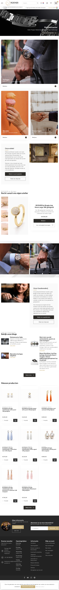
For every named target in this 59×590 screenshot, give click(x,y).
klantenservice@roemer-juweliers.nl (10, 562)
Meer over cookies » (40, 586)
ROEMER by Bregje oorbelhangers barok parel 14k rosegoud (49, 449)
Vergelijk (6, 420)
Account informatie (50, 543)
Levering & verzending (36, 552)
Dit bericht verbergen (28, 586)
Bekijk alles (29, 375)
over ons (16, 530)
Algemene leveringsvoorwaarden (36, 555)
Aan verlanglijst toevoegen (43, 225)
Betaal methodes (35, 563)
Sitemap (33, 567)
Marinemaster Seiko (16, 337)
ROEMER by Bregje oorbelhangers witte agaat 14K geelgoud (29, 449)
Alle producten (49, 555)
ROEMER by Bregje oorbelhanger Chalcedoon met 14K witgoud (9, 449)
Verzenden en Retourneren (34, 559)
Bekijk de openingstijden (15, 174)
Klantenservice (18, 527)
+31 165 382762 (8, 557)
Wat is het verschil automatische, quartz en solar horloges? (47, 338)
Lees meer (12, 345)
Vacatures (33, 543)
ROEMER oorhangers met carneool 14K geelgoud (49, 409)
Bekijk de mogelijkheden (43, 317)
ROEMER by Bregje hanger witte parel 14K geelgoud (29, 409)
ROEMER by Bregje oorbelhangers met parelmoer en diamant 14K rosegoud (9, 489)
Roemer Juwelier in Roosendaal (35, 548)
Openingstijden (34, 545)
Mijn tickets (48, 548)
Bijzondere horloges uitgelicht (16, 354)
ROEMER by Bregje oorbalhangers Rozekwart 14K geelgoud (29, 489)
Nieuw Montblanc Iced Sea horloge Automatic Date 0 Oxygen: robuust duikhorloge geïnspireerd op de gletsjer (48, 357)
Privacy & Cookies (35, 565)
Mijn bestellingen (49, 545)
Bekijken (43, 220)
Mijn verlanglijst (49, 550)
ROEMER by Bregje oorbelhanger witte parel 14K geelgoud (9, 410)
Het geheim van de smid (36, 570)
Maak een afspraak (15, 178)
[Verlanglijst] (51, 3)
